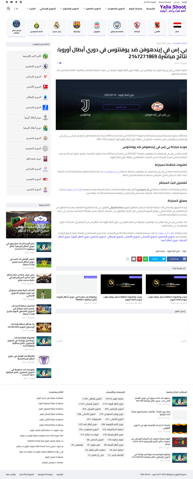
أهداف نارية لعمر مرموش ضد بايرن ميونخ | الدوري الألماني (22, 293)
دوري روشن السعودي (111, 414)
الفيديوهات (94, 419)
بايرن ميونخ (93, 445)
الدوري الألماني (86, 414)
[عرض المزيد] (127, 259)
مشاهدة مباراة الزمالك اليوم (51, 425)
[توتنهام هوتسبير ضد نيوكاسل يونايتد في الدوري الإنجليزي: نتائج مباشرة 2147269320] (43, 341)
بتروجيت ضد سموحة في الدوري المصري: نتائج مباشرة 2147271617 (20, 372)
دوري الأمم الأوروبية (112, 424)
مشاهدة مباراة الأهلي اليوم (51, 419)
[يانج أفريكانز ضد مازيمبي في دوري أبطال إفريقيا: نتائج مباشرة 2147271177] (43, 247)
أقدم (59, 341)
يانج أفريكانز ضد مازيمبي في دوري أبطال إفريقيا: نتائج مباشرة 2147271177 (20, 246)
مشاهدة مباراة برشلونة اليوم (51, 403)
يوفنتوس (77, 445)
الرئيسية (184, 2)
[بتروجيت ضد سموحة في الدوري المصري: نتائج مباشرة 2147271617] (43, 373)
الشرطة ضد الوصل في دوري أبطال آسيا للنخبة (21, 357)
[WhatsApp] (145, 259)
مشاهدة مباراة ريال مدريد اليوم (50, 398)
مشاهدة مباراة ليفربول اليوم (51, 409)
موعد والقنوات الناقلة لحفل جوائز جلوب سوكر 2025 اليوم (167, 298)
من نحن (176, 2)
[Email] (133, 259)
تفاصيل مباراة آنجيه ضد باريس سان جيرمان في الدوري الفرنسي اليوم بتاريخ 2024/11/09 (21, 309)
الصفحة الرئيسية (180, 43)
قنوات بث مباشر (90, 434)
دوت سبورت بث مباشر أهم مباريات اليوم (46, 430)
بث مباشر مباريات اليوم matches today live (45, 441)
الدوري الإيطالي (92, 399)
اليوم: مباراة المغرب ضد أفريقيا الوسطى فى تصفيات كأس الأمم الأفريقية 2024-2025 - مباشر (150, 441)
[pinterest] (7, 2)
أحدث (183, 341)
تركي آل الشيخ (96, 455)
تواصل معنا (11, 474)
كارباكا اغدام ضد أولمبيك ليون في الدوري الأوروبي (151, 426)
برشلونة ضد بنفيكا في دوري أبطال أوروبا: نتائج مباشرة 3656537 (76, 298)
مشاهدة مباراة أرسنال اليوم (51, 414)
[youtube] (12, 2)
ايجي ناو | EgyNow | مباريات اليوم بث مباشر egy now (41, 452)
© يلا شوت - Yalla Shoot (153, 474)
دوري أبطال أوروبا (163, 43)
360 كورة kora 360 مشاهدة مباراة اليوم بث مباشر (41, 436)
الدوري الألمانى (114, 419)
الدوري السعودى (116, 9)
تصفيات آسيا (116, 450)
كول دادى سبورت (74, 189)
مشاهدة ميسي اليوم (54, 457)
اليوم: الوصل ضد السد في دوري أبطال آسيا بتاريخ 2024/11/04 (22, 262)
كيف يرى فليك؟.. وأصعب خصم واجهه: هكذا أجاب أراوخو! (150, 413)
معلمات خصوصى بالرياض (52, 462)
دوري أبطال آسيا (88, 424)
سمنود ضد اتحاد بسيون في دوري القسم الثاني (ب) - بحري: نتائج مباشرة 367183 (152, 399)
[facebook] (21, 2)
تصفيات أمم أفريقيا (113, 429)
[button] (16, 8)
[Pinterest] (139, 259)
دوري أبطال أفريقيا (113, 445)
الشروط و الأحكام (150, 2)
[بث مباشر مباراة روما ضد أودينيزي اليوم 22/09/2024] (43, 327)
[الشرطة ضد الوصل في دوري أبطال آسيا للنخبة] (43, 359)
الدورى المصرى (93, 9)
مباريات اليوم (135, 9)
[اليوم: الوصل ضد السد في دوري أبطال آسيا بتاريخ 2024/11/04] (43, 262)
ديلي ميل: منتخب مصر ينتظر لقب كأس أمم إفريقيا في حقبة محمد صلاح (21, 277)
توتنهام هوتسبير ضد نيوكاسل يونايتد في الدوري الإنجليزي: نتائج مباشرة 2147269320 (21, 341)
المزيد (32, 9)
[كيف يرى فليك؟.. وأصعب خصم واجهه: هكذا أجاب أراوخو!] (179, 415)
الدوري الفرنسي (92, 409)
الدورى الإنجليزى (71, 9)
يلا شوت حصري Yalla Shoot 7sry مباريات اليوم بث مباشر (39, 446)
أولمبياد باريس (115, 455)
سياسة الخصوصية (165, 2)
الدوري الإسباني (48, 9)
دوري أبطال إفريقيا (113, 434)
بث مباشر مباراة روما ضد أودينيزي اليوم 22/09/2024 (21, 325)
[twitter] (16, 2)
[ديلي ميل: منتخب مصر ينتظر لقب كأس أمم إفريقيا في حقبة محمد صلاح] (43, 278)
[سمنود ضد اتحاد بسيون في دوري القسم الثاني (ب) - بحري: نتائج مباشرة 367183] (179, 401)
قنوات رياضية (115, 440)
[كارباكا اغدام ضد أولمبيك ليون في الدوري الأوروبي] (179, 429)
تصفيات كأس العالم (95, 450)
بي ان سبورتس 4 (112, 171)
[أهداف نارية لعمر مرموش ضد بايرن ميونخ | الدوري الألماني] (43, 294)
